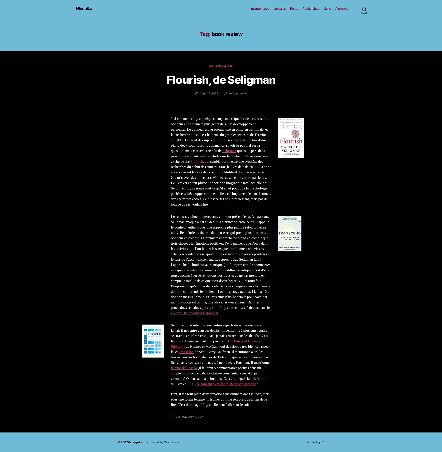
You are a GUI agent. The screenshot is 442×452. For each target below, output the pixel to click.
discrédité (249, 384)
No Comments (237, 93)
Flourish (196, 161)
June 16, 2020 (209, 93)
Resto (294, 8)
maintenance (260, 8)
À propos (341, 8)
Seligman (229, 151)
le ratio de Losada (184, 368)
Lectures (279, 8)
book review (196, 416)
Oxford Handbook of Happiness (194, 313)
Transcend (186, 352)
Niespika (84, 9)
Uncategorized (221, 66)
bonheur (181, 416)
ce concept (204, 384)
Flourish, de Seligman (221, 79)
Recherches (311, 8)
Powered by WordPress (162, 442)
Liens (327, 8)
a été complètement (227, 384)
